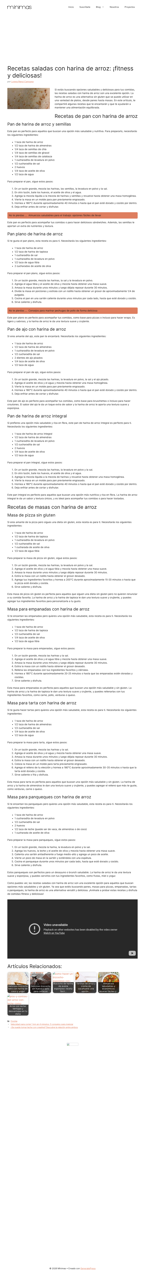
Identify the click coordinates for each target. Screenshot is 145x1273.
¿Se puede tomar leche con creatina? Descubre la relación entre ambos (44, 1027)
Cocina (14, 1021)
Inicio (71, 7)
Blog (98, 7)
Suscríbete (84, 7)
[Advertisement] (72, 35)
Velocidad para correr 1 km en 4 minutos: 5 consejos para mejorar (42, 1024)
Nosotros (114, 7)
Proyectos (130, 7)
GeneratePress (88, 1268)
